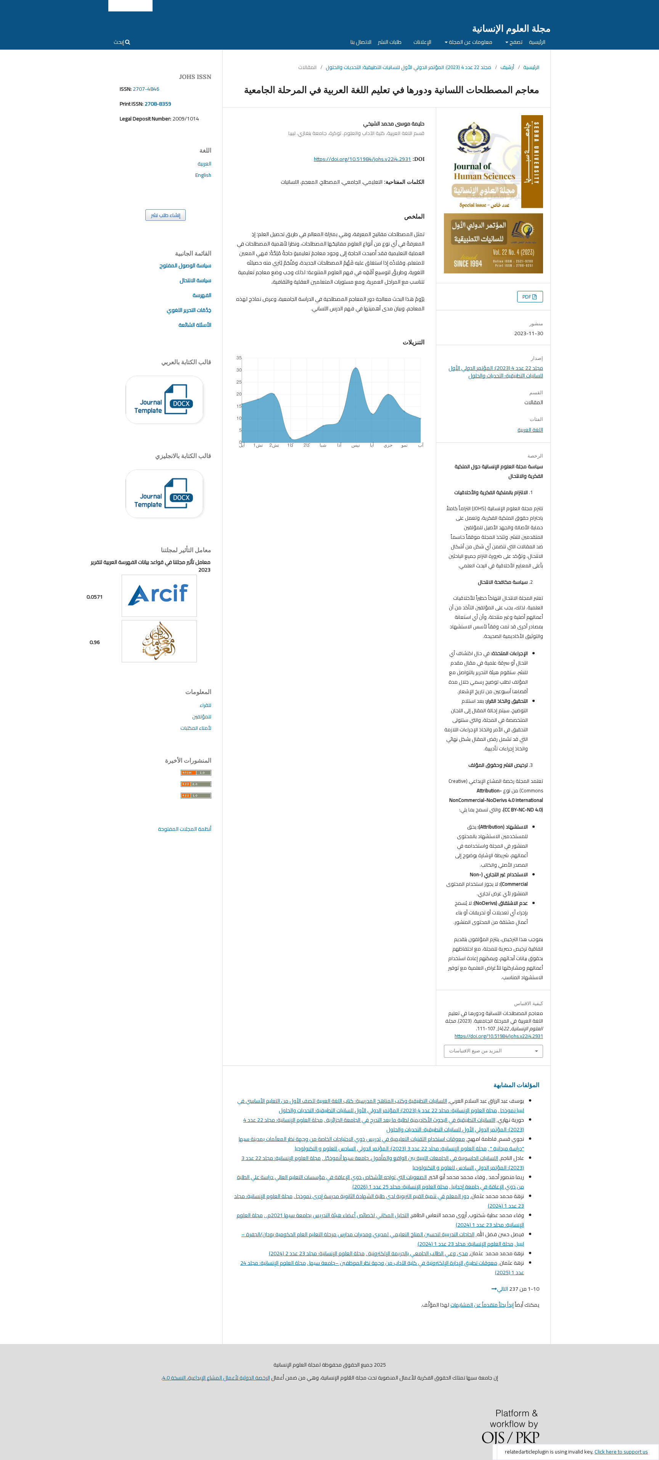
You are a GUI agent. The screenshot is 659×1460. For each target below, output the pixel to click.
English (203, 175)
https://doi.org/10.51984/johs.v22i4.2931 (362, 159)
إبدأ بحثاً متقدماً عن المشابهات (482, 1305)
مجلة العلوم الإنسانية (511, 28)
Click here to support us (621, 1452)
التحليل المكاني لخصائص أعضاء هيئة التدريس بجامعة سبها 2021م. (337, 1215)
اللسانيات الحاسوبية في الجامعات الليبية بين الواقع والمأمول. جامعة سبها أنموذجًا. (410, 1158)
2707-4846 (146, 89)
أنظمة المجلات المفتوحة (184, 829)
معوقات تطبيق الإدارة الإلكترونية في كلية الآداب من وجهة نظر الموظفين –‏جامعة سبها (402, 1263)
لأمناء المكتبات (195, 727)
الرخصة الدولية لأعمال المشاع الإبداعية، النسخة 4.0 (216, 1378)
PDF (527, 296)
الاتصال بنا (360, 42)
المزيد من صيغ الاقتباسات (475, 1050)
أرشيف (507, 67)
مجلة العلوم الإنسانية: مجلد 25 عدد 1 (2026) (400, 1187)
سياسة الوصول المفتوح (185, 265)
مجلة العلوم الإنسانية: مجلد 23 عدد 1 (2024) (465, 1244)
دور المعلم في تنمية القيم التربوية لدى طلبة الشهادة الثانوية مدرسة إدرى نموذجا (382, 1196)
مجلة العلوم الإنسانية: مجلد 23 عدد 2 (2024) (317, 1253)
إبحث (119, 42)
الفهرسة (202, 295)
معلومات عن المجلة (470, 42)
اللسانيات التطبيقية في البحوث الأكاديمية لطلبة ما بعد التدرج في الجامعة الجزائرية (410, 1120)
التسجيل (120, 5)
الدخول (141, 5)
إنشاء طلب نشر (165, 215)
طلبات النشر (390, 42)
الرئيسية (537, 42)
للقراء (205, 705)
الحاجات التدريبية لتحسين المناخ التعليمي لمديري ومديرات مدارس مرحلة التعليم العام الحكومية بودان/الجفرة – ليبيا (382, 1239)
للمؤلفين (201, 716)
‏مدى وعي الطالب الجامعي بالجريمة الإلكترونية (417, 1253)
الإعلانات (422, 42)
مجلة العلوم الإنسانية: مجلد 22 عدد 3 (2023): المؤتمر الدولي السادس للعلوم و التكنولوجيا (391, 1148)
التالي (502, 1289)
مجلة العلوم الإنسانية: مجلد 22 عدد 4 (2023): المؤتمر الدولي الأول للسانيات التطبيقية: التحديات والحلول (388, 1110)
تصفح (515, 42)
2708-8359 (157, 104)
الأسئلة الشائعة (194, 325)
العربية (204, 164)
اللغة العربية (530, 430)
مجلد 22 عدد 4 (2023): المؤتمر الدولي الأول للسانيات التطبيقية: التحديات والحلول (408, 67)
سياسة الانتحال (195, 280)
